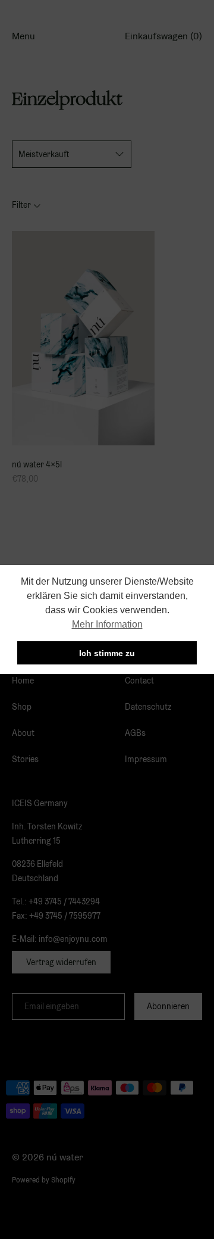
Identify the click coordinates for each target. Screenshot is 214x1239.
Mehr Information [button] (107, 624)
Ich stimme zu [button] (107, 653)
